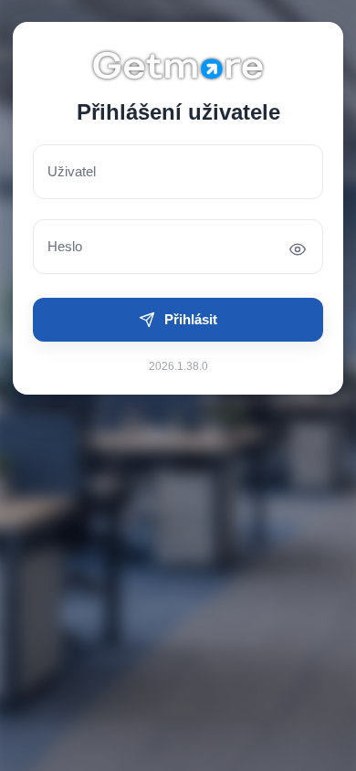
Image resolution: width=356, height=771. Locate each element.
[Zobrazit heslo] (297, 249)
